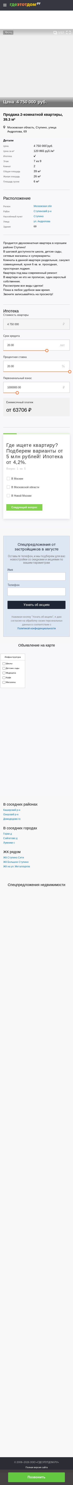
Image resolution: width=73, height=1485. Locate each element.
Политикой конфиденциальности (36, 628)
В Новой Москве (21, 495)
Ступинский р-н (43, 211)
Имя (10, 569)
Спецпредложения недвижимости (36, 885)
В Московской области (25, 487)
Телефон (13, 585)
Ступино (39, 216)
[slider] (46, 350)
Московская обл (43, 206)
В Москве (17, 478)
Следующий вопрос (24, 507)
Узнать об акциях (37, 605)
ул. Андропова (42, 221)
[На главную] (29, 4)
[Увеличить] (69, 32)
